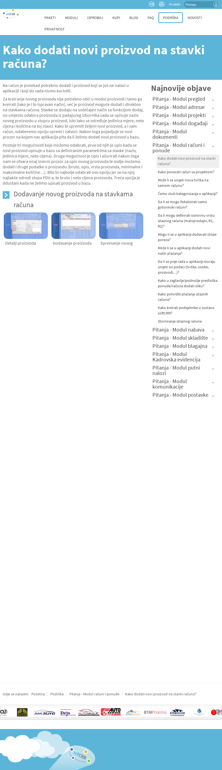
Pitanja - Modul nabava (178, 329)
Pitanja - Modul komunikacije (169, 384)
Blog (133, 17)
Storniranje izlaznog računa (180, 321)
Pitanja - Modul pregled (178, 98)
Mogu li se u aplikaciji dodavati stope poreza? (187, 237)
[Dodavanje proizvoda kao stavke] (73, 225)
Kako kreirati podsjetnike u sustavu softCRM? (186, 310)
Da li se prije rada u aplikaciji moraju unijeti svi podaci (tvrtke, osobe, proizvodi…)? (186, 267)
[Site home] (11, 14)
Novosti (195, 17)
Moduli (71, 17)
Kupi (116, 17)
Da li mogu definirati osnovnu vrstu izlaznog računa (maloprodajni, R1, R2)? (186, 221)
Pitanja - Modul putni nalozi (176, 370)
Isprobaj (95, 17)
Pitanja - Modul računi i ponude (178, 147)
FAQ (151, 17)
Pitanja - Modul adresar (178, 106)
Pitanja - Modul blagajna (179, 345)
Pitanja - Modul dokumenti (169, 134)
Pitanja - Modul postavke (180, 394)
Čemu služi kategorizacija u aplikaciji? (187, 193)
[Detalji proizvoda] (26, 225)
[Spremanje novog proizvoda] (121, 225)
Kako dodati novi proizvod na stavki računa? (187, 161)
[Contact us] (152, 4)
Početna (38, 694)
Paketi (50, 17)
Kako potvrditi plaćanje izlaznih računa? (183, 297)
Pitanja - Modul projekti (179, 115)
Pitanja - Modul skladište (180, 337)
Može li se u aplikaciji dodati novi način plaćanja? (184, 251)
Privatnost (54, 29)
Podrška (170, 17)
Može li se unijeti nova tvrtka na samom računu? (183, 183)
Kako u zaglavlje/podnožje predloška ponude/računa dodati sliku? (187, 283)
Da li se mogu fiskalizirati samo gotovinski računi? (182, 205)
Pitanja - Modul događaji (180, 123)
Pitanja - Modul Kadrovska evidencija (176, 357)
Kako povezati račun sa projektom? (186, 172)
